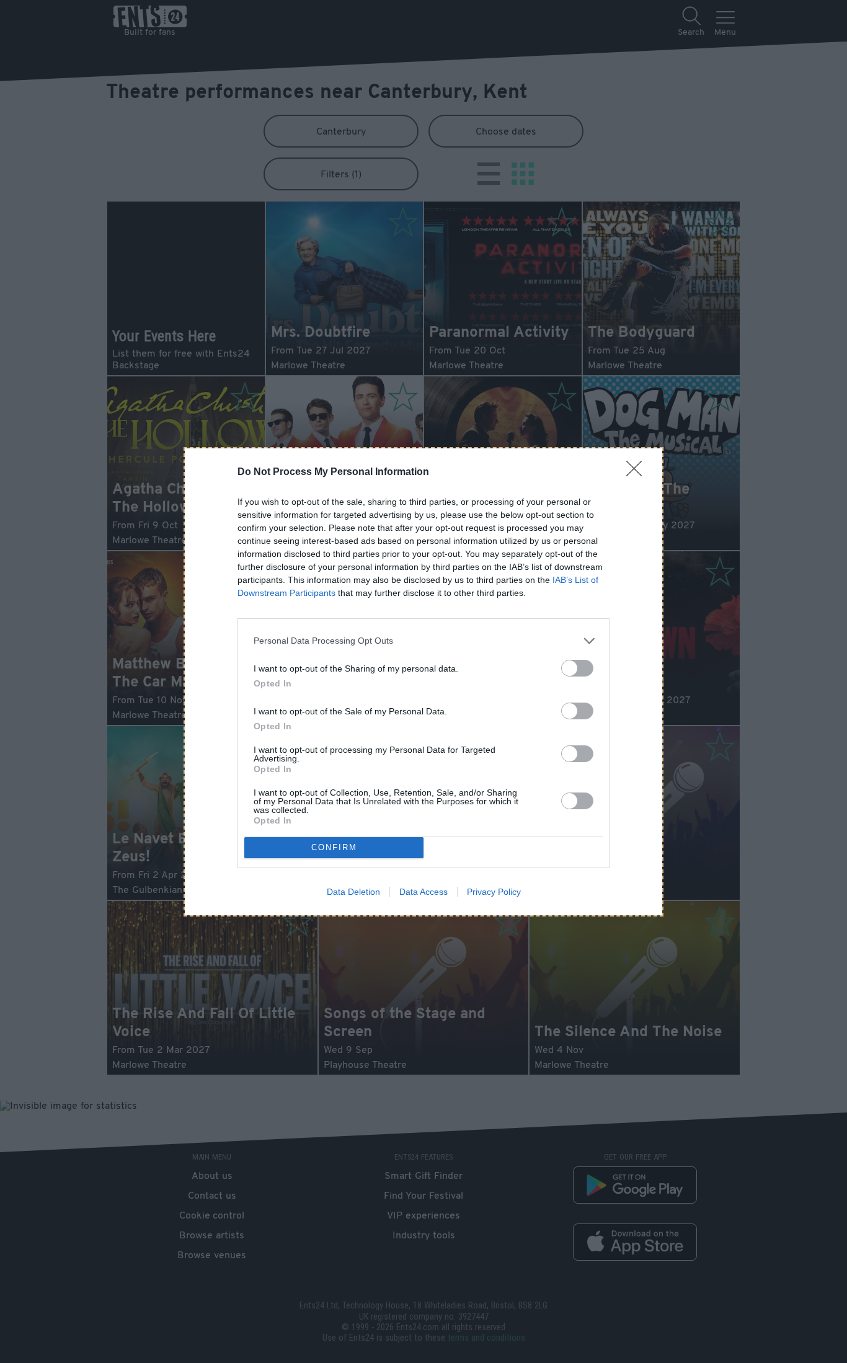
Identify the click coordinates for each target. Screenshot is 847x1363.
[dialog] (423, 681)
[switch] (577, 668)
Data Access (423, 892)
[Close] (638, 472)
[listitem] (423, 640)
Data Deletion (353, 892)
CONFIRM (334, 847)
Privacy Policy (494, 892)
